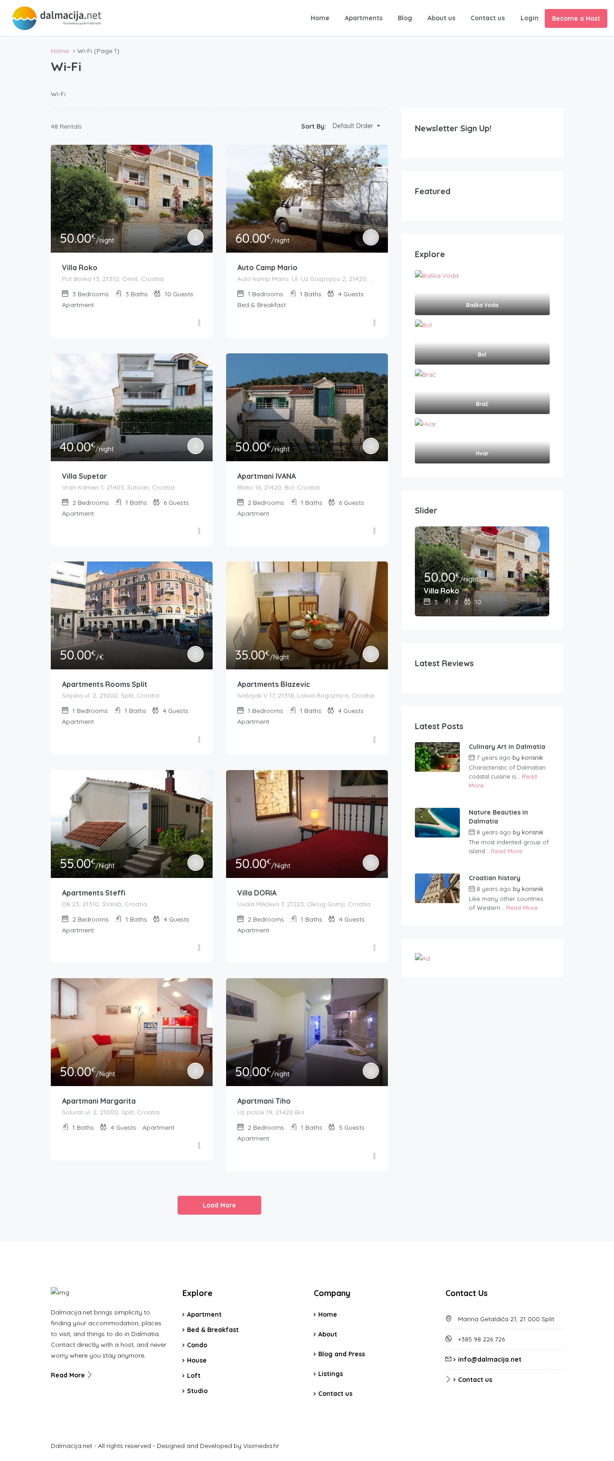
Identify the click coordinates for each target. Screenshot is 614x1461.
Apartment (204, 1314)
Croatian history (495, 878)
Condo (197, 1345)
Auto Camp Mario (267, 267)
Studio (197, 1391)
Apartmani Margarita (99, 1100)
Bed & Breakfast (213, 1330)
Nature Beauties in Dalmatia (498, 816)
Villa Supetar (84, 476)
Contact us (488, 18)
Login (529, 18)
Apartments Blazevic (273, 684)
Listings (330, 1374)
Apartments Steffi (93, 892)
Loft (193, 1376)
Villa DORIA (256, 892)
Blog (405, 18)
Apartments (364, 18)
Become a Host (576, 18)
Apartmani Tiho (264, 1100)
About (327, 1334)
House (197, 1360)
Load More (219, 1205)
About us (441, 18)
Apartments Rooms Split (104, 684)
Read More (506, 851)
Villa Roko (80, 267)
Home (320, 18)
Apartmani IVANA (266, 476)
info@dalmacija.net (489, 1359)
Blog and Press (341, 1354)
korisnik (532, 757)
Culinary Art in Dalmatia (507, 747)
